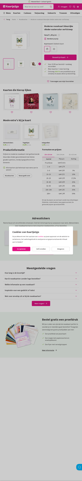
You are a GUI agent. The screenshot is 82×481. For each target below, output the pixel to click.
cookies (40, 236)
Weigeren (60, 249)
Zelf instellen (41, 249)
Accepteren (21, 249)
